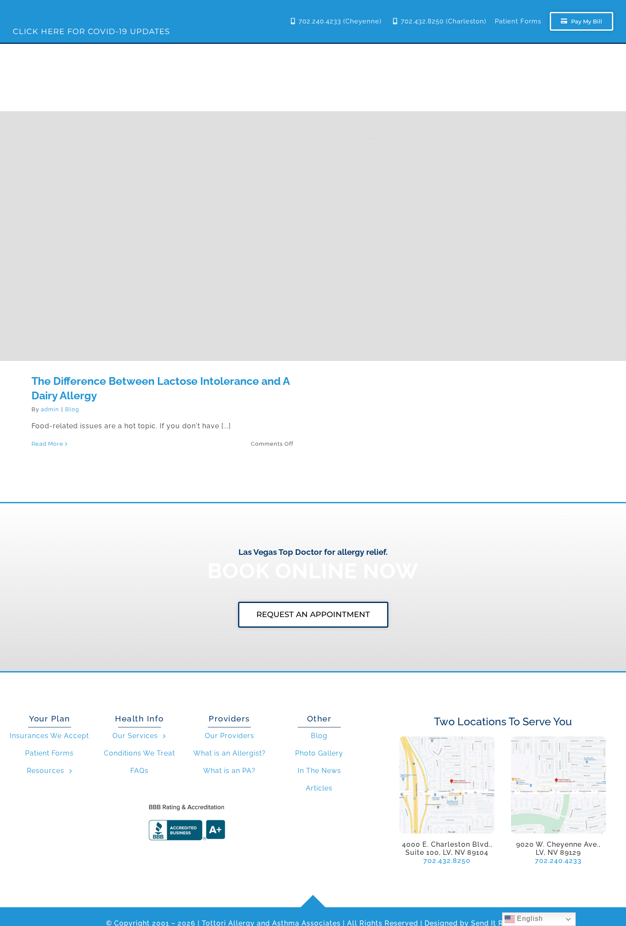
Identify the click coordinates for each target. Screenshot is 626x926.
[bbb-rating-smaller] (186, 804)
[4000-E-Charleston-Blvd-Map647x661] (446, 740)
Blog (72, 409)
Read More (47, 444)
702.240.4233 (558, 861)
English (529, 918)
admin (50, 409)
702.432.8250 (447, 861)
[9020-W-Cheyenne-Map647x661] (558, 740)
